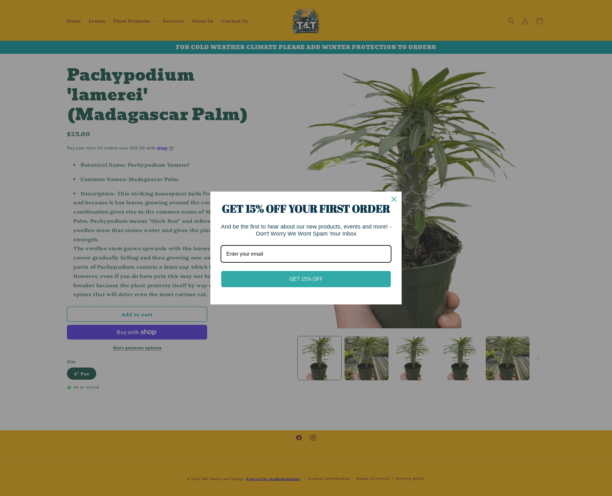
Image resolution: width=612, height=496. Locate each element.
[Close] (394, 199)
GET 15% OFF (306, 279)
